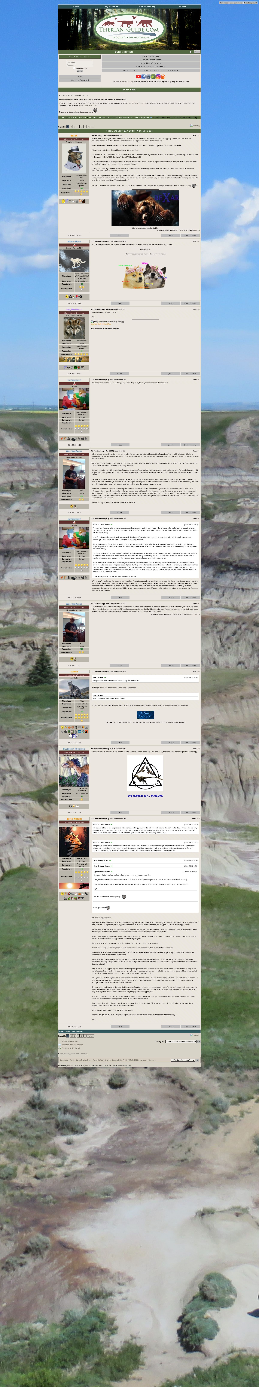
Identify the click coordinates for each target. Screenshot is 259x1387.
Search (183, 6)
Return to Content (111, 1060)
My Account (111, 6)
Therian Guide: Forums (74, 117)
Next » (90, 127)
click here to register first (137, 103)
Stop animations (236, 3)
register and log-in (128, 82)
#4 (198, 379)
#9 (198, 748)
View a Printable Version (71, 1041)
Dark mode (224, 3)
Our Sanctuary (147, 6)
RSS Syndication (141, 1060)
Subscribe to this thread (71, 1048)
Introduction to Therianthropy (132, 117)
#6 (198, 518)
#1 (198, 135)
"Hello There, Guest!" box (88, 105)
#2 (198, 241)
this (134, 185)
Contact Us (64, 1060)
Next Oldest (65, 1031)
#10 (198, 818)
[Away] (74, 245)
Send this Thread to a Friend (72, 1044)
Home (76, 6)
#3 (198, 309)
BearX (196, 230)
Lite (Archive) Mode (126, 1060)
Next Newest (77, 1031)
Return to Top (98, 1060)
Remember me (81, 68)
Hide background (250, 3)
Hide (197, 52)
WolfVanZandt (193, 614)
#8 (198, 671)
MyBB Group (87, 1065)
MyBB (69, 1065)
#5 (198, 451)
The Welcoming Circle (101, 117)
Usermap (152, 1060)
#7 (198, 603)
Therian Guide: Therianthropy (80, 1060)
